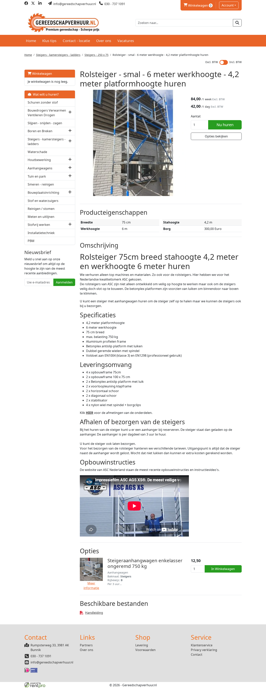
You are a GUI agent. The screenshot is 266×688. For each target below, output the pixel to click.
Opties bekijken (216, 136)
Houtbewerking (39, 160)
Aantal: (196, 116)
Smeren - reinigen (41, 184)
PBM (31, 241)
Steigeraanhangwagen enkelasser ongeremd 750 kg (144, 563)
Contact (196, 654)
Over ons (103, 40)
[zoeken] (237, 22)
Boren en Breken (40, 131)
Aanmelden (64, 282)
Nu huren (225, 124)
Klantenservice (201, 645)
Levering (141, 645)
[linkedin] (40, 4)
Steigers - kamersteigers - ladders (58, 55)
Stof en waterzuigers (43, 201)
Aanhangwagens (40, 168)
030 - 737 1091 (41, 656)
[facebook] (26, 4)
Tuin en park (37, 176)
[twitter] (33, 4)
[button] (70, 112)
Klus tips (49, 40)
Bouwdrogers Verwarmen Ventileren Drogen (47, 112)
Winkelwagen (198, 5)
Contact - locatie (76, 40)
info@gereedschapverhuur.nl (52, 662)
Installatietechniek (41, 233)
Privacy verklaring (204, 650)
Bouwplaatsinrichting (43, 192)
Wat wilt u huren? (45, 94)
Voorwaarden (145, 650)
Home (31, 40)
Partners (86, 645)
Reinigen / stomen (41, 209)
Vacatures (125, 40)
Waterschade (37, 152)
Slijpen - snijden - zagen (45, 123)
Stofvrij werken (39, 225)
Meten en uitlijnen (41, 217)
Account (228, 5)
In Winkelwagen (223, 569)
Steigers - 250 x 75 (96, 55)
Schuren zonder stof (43, 102)
